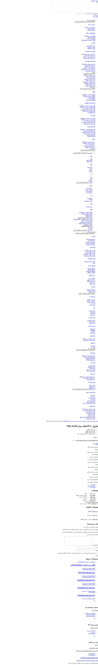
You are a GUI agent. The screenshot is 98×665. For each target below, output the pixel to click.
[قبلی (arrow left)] (2, 332)
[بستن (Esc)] (1, 1)
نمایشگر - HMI (90, 33)
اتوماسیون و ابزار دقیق (90, 392)
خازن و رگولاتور (92, 275)
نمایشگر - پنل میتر (91, 265)
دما (91, 174)
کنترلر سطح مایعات (91, 258)
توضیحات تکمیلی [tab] (91, 486)
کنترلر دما (93, 236)
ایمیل (96, 550)
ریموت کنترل (92, 373)
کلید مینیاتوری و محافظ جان (90, 102)
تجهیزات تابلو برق (91, 382)
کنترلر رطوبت (92, 247)
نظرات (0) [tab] (92, 487)
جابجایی (90, 185)
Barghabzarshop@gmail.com (89, 658)
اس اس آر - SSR (92, 326)
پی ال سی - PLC (92, 24)
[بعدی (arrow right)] (95, 332)
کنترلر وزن (93, 286)
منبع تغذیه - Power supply (90, 61)
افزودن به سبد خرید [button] (86, 568)
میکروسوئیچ (92, 352)
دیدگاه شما (95, 545)
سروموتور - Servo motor (90, 51)
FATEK (90, 511)
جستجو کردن (95, 13)
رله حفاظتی (93, 343)
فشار (91, 156)
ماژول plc (93, 42)
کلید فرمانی (93, 362)
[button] (95, 437)
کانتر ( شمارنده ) (92, 317)
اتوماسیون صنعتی (91, 421)
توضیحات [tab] (93, 484)
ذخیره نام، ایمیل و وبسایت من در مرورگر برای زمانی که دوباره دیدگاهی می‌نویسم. (76, 553)
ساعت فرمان (92, 335)
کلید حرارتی (93, 115)
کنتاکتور (93, 91)
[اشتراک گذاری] (4, 1)
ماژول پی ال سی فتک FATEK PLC (71, 421)
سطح (91, 164)
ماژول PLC (83, 421)
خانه (97, 421)
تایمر (94, 307)
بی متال (93, 139)
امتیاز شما (95, 534)
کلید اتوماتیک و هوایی (91, 126)
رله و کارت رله (92, 296)
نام (97, 547)
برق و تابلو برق (92, 406)
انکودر (91, 209)
